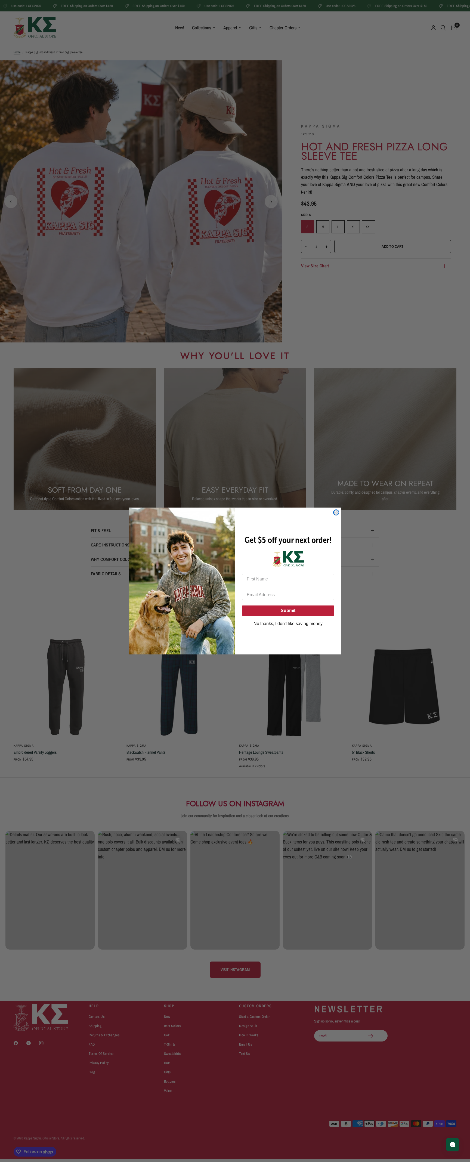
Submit (288, 610)
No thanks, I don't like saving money (288, 623)
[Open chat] (452, 1144)
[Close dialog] (336, 512)
